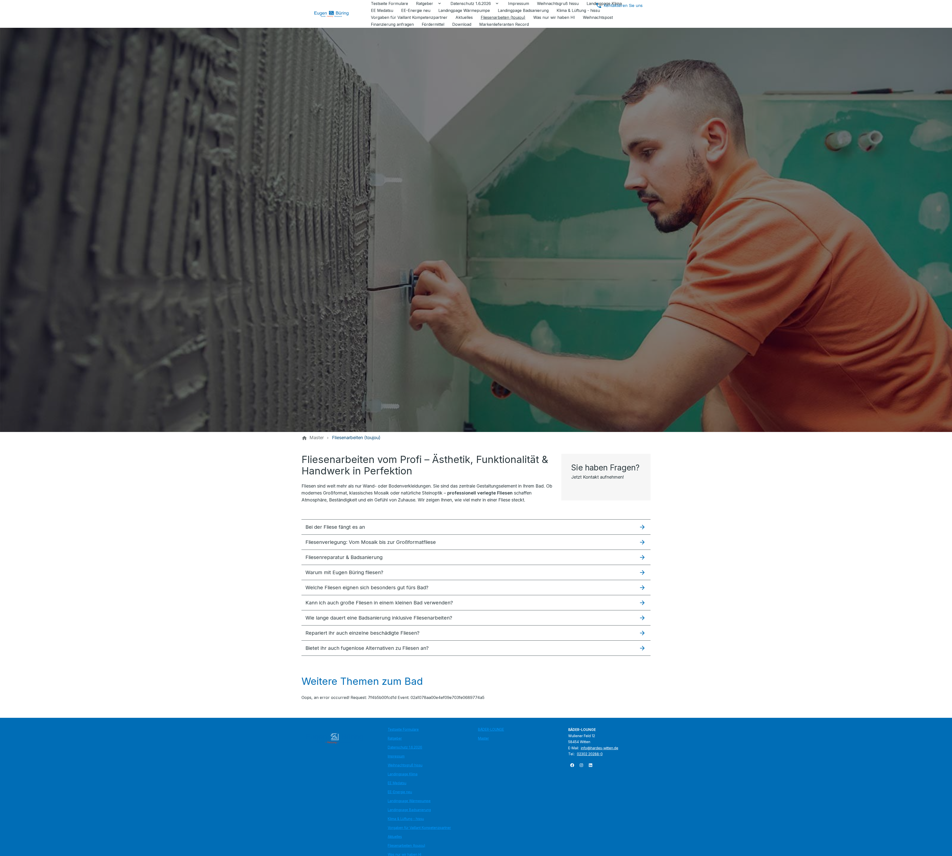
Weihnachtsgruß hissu (405, 765)
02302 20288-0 (590, 754)
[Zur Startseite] (335, 13)
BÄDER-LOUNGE (491, 729)
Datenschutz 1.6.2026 (405, 747)
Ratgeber (395, 738)
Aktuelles (395, 837)
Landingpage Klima (402, 774)
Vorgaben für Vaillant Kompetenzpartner (419, 828)
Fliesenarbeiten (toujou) (406, 846)
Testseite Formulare (403, 729)
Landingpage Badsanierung (409, 810)
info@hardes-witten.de (599, 748)
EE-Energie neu (400, 792)
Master (483, 738)
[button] (476, 526)
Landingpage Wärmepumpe (409, 801)
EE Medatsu (397, 783)
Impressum (396, 756)
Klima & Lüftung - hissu (406, 819)
